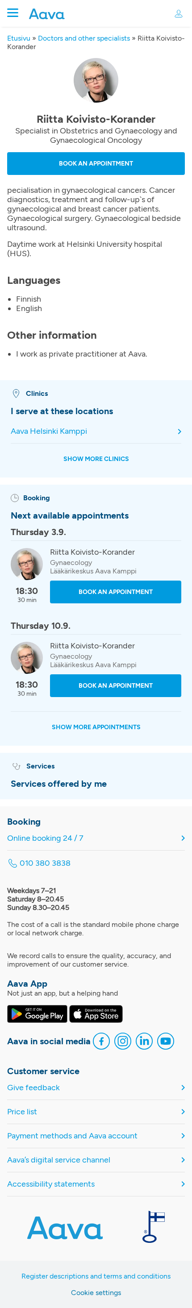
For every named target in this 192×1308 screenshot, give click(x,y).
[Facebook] (101, 1042)
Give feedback (33, 1087)
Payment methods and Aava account (72, 1136)
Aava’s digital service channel (58, 1160)
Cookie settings (96, 1292)
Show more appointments (96, 727)
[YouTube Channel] (165, 1042)
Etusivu (18, 38)
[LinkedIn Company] (144, 1042)
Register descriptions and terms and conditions (96, 1276)
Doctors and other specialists (84, 38)
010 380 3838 (45, 863)
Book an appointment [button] (96, 163)
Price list (22, 1112)
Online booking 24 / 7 (45, 838)
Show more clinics (96, 459)
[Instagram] (123, 1042)
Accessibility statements (51, 1184)
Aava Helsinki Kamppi (49, 431)
